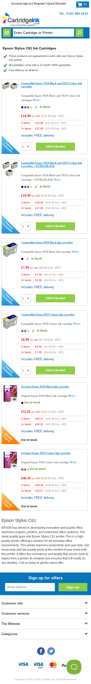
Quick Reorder (56, 3)
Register (39, 3)
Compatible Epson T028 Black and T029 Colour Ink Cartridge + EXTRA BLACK (51, 164)
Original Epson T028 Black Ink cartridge (45, 386)
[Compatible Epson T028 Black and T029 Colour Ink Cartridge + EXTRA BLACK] (10, 175)
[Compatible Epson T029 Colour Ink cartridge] (10, 329)
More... (37, 100)
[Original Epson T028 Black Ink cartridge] (10, 401)
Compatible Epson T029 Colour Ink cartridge (47, 314)
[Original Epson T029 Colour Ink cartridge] (10, 467)
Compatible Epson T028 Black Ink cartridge (47, 242)
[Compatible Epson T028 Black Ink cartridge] (10, 257)
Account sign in (21, 3)
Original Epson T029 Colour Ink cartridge (46, 453)
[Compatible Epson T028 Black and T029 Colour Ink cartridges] (10, 89)
